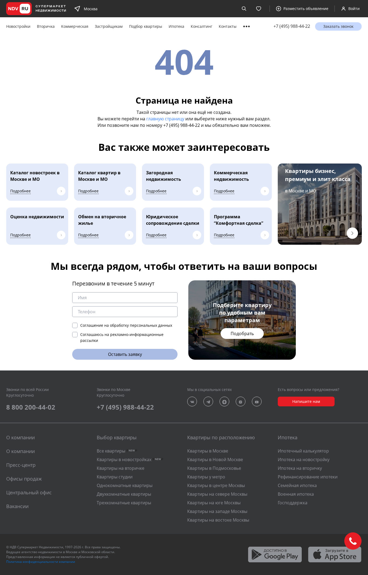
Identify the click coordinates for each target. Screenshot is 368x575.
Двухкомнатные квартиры (124, 494)
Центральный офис (29, 492)
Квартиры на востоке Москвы (218, 520)
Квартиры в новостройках (129, 459)
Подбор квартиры (145, 26)
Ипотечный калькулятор (303, 451)
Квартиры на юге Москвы (214, 503)
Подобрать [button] (242, 333)
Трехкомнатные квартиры (124, 503)
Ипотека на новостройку (303, 459)
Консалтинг (201, 26)
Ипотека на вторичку (300, 468)
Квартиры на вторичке (120, 468)
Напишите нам (306, 401)
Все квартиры (116, 451)
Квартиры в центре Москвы (216, 485)
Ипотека (176, 26)
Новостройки (18, 26)
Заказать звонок (338, 26)
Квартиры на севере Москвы (217, 494)
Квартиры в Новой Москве (215, 459)
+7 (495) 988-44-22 (291, 26)
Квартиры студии (115, 477)
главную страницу (165, 119)
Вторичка (46, 26)
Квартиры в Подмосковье (214, 468)
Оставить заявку (125, 354)
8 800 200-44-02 (30, 407)
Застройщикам (109, 26)
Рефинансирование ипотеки (308, 477)
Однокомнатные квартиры (124, 485)
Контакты (228, 26)
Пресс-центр (21, 465)
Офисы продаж (24, 478)
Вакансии (17, 506)
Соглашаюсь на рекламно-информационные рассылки (122, 337)
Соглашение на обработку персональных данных (126, 325)
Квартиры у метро (206, 477)
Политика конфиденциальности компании (40, 561)
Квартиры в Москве (207, 451)
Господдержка (292, 503)
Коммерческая (74, 26)
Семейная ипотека (297, 485)
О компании (20, 451)
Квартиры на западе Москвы (217, 511)
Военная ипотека (296, 494)
